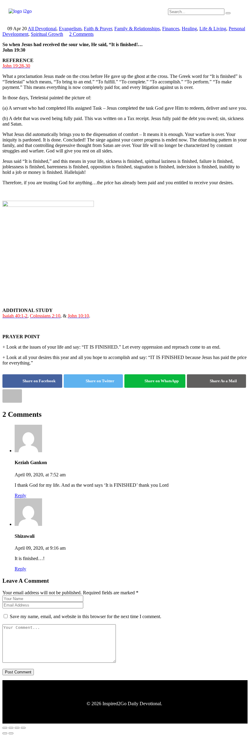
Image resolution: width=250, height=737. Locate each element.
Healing (189, 28)
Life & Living (212, 28)
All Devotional (42, 28)
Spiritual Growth (47, 34)
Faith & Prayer (98, 28)
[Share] (17, 728)
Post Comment (18, 672)
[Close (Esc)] (23, 728)
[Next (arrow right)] (11, 733)
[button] (125, 14)
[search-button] (228, 13)
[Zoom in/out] (4, 728)
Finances (170, 28)
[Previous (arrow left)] (4, 733)
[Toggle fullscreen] (11, 728)
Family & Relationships (137, 28)
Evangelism (70, 28)
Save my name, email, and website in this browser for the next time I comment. (85, 616)
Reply (20, 495)
